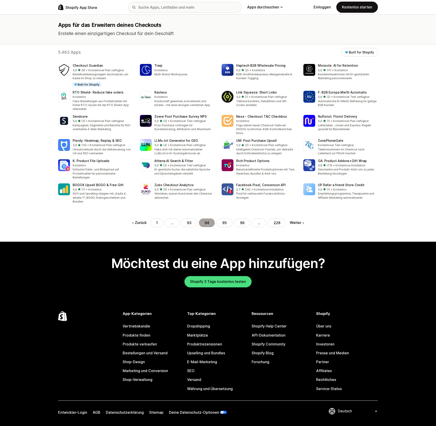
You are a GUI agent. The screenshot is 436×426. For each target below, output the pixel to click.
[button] (95, 75)
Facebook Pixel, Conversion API (261, 185)
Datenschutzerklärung (125, 412)
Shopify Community (268, 344)
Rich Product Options (253, 161)
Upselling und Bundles (206, 353)
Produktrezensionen (204, 344)
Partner (322, 362)
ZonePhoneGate (330, 140)
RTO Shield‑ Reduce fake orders (98, 92)
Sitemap (156, 412)
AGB (96, 412)
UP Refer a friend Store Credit (341, 185)
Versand (194, 379)
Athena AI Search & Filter (173, 161)
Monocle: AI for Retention (338, 65)
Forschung (260, 362)
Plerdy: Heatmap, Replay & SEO (97, 140)
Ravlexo (160, 92)
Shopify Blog (263, 353)
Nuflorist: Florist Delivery (337, 116)
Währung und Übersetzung (210, 388)
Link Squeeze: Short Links (256, 92)
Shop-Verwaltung (137, 379)
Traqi (158, 65)
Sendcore (80, 116)
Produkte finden (136, 335)
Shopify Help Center (269, 326)
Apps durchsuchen (263, 7)
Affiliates (324, 370)
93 (189, 223)
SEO (191, 370)
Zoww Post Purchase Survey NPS (180, 116)
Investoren (325, 344)
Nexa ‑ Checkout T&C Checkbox (261, 116)
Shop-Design (134, 362)
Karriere (323, 335)
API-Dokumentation (268, 335)
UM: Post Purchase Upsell (256, 140)
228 (277, 223)
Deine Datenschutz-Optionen (194, 412)
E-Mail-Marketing (202, 362)
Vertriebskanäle (136, 326)
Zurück (141, 222)
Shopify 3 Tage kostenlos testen (218, 281)
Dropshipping (198, 326)
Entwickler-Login (72, 412)
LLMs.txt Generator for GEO (176, 140)
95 (224, 223)
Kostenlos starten (357, 7)
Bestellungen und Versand (145, 353)
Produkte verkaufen (140, 344)
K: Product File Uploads (91, 161)
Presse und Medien (332, 353)
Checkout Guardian (88, 65)
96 (242, 223)
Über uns (323, 326)
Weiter (295, 222)
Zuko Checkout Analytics (174, 185)
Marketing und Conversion (145, 370)
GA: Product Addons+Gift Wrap (342, 161)
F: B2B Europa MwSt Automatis (342, 92)
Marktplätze (197, 335)
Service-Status (329, 388)
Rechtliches (326, 379)
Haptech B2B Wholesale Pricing (260, 65)
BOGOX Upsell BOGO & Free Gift (98, 185)
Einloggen (322, 7)
